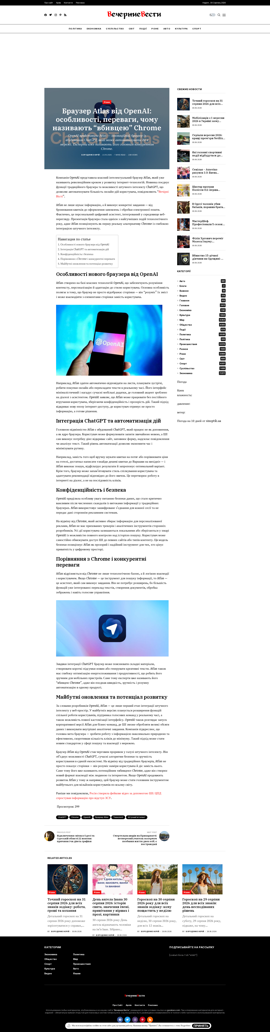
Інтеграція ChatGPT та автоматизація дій (84, 249)
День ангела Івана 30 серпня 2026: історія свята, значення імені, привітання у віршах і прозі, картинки (110, 906)
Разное (202, 349)
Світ (202, 358)
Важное (202, 290)
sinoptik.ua (213, 421)
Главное (202, 300)
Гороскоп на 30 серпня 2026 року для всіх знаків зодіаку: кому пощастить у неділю (156, 905)
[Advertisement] (135, 57)
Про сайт (117, 1005)
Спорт (202, 363)
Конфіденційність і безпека (76, 254)
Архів (129, 1005)
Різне (107, 102)
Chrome (75, 817)
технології (118, 817)
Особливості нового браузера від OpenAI (84, 244)
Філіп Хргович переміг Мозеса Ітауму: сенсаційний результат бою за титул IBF (207, 243)
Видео (202, 295)
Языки (76, 973)
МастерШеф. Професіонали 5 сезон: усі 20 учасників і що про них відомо (207, 226)
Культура (202, 315)
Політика (202, 339)
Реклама (153, 1005)
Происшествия (202, 344)
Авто (202, 281)
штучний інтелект (136, 817)
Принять (201, 1026)
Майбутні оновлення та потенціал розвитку (86, 263)
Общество (202, 324)
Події (202, 329)
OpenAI (86, 817)
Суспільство (202, 368)
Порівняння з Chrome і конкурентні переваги (87, 259)
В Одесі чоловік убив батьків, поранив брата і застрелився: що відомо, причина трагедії (208, 208)
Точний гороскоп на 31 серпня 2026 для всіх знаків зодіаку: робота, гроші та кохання (207, 105)
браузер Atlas (101, 817)
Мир (202, 320)
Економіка (202, 310)
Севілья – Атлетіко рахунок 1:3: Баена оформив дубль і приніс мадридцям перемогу (208, 174)
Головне (202, 305)
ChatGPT (62, 817)
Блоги (202, 286)
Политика (202, 334)
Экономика (202, 373)
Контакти (140, 1005)
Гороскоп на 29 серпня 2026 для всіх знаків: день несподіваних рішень (201, 905)
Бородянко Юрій (90, 155)
